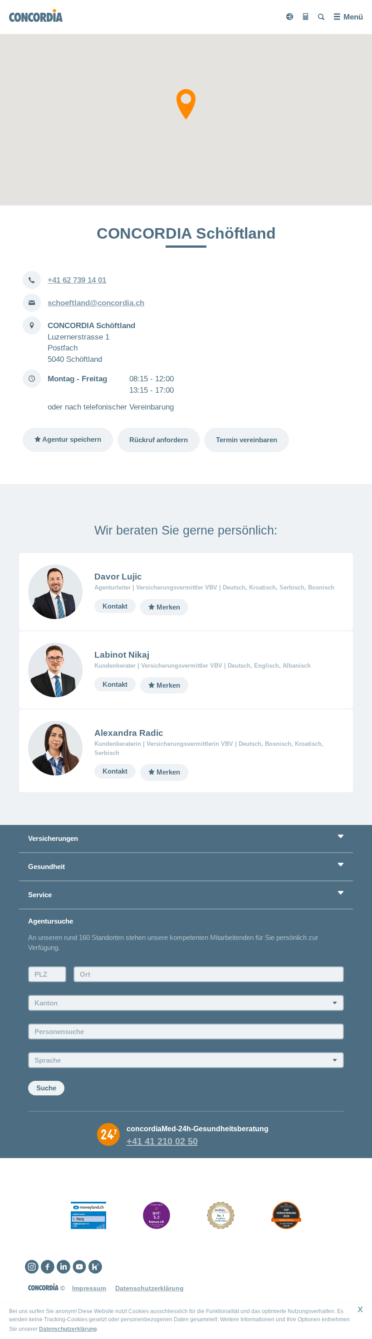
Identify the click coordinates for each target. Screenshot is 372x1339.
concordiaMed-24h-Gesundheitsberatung (198, 1128)
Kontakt (115, 606)
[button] (186, 104)
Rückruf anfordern (158, 440)
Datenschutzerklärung (68, 1329)
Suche (46, 1088)
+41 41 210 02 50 (162, 1141)
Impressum (89, 1288)
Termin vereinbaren (246, 440)
